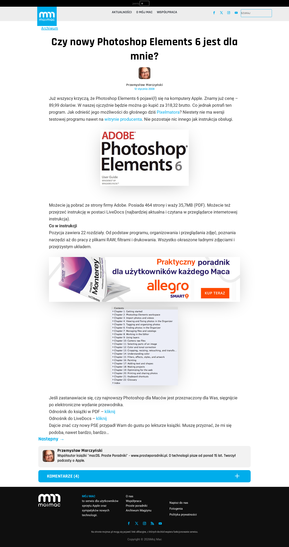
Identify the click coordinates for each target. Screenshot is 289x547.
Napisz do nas (178, 503)
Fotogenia (176, 508)
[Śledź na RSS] (152, 523)
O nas (129, 496)
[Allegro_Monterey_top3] (144, 300)
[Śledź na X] (221, 13)
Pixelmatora (168, 112)
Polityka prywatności (183, 514)
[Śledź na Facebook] (214, 13)
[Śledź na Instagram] (229, 13)
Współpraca (167, 12)
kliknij (110, 411)
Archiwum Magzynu (138, 510)
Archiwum (49, 28)
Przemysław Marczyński (144, 85)
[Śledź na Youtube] (236, 13)
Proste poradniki (136, 505)
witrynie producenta (123, 119)
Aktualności (122, 12)
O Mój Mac (144, 12)
